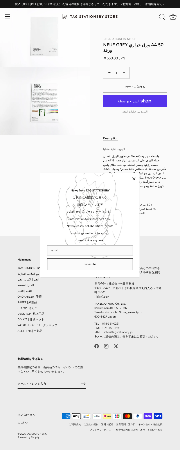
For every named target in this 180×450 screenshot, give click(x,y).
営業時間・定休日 (125, 424)
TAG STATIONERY (36, 433)
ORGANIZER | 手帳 (30, 296)
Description (110, 138)
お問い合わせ (155, 430)
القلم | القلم (25, 291)
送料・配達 (107, 424)
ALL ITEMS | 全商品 (30, 330)
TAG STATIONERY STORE (119, 39)
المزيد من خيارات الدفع (135, 111)
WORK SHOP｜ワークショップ (37, 325)
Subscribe (90, 264)
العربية (21, 422)
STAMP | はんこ (27, 308)
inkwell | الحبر (26, 285)
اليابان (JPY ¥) (25, 414)
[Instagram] (106, 346)
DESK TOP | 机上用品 (31, 313)
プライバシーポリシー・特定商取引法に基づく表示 (117, 430)
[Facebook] (96, 346)
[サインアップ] (83, 384)
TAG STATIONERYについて (35, 268)
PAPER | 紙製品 (27, 302)
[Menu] (8, 16)
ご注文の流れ (91, 424)
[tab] (112, 138)
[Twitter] (116, 346)
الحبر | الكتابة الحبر (29, 279)
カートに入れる (135, 86)
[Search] (162, 17)
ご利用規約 (75, 424)
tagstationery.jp (122, 332)
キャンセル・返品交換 (150, 424)
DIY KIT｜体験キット (31, 319)
